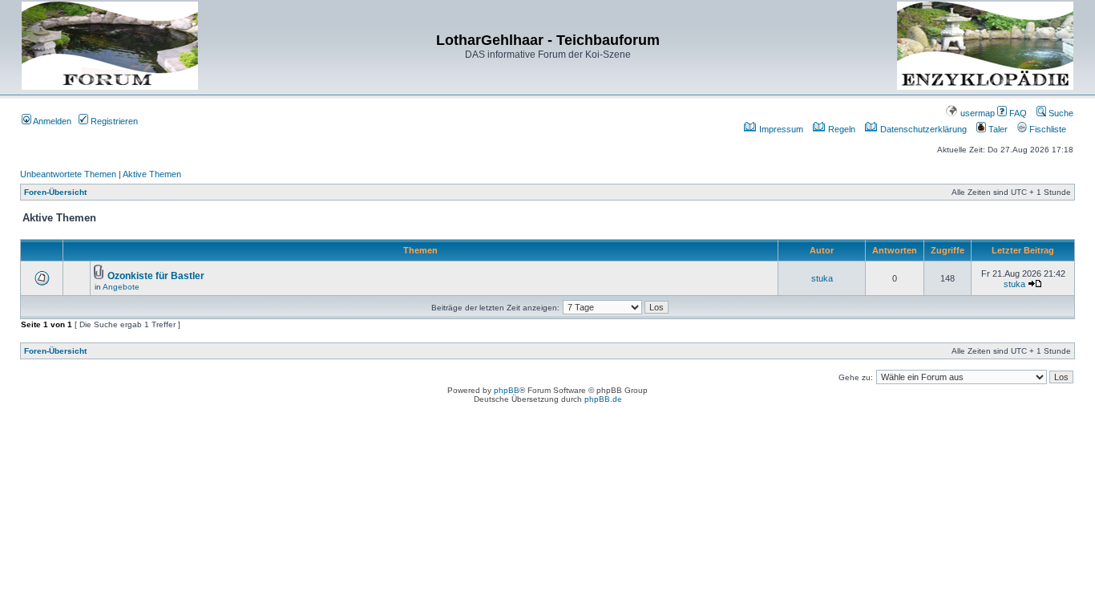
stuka (822, 278)
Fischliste (1046, 129)
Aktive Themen (152, 174)
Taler (997, 129)
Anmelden (51, 121)
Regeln (840, 129)
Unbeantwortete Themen (68, 174)
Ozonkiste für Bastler (155, 276)
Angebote (121, 286)
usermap (976, 113)
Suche (1059, 113)
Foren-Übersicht (55, 192)
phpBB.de (603, 399)
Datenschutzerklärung (922, 129)
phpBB (506, 390)
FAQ (1017, 113)
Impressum (780, 129)
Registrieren (113, 121)
